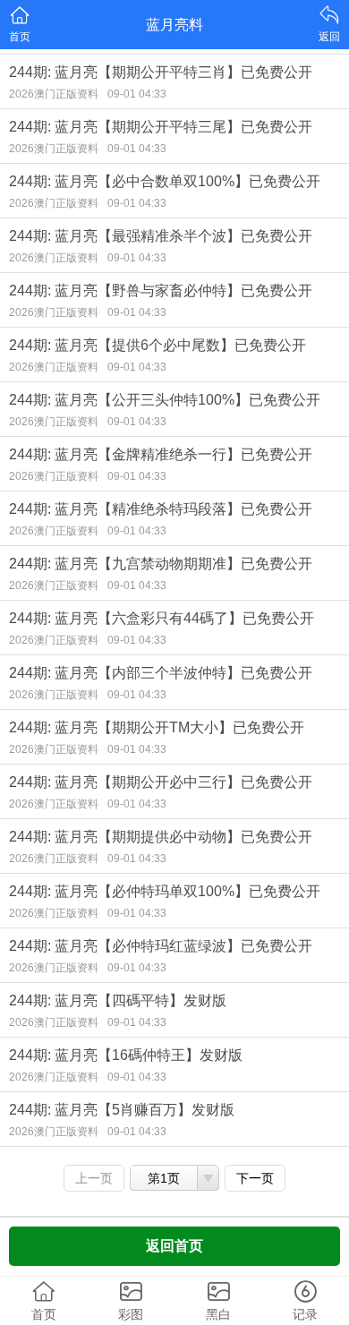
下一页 (255, 1178)
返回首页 (174, 1245)
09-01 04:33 (136, 94)
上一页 (94, 1178)
